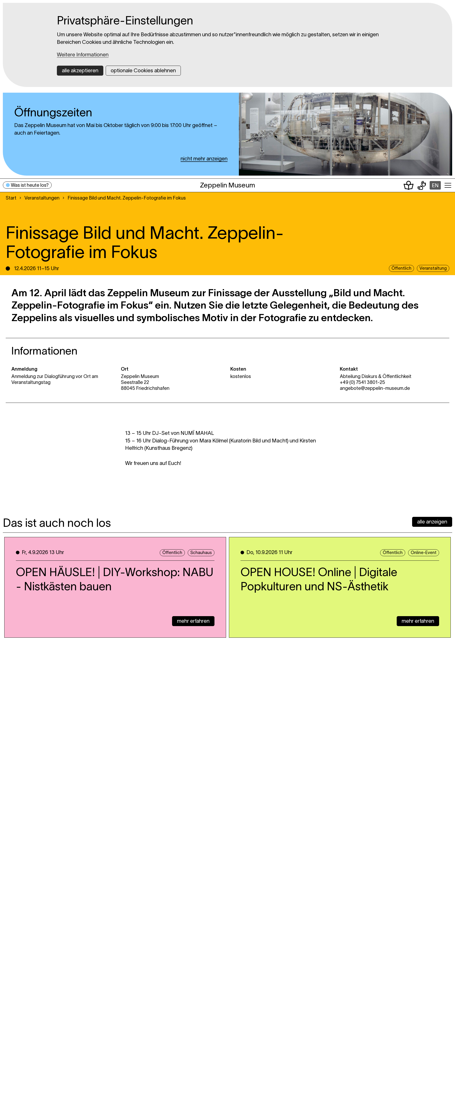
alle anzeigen (432, 521)
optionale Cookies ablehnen (143, 70)
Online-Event (424, 552)
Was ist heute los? (30, 185)
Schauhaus (201, 552)
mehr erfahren (193, 621)
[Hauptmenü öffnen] (448, 185)
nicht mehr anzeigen (204, 158)
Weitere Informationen (83, 54)
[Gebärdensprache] (421, 185)
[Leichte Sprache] (409, 185)
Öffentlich (172, 552)
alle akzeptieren (80, 70)
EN (435, 185)
